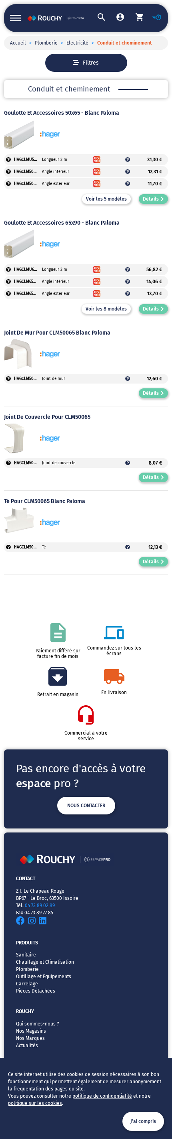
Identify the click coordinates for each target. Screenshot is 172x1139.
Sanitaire (26, 955)
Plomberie (46, 43)
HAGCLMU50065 (28, 159)
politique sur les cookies (35, 1103)
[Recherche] (95, 18)
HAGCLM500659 (28, 378)
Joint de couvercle (58, 463)
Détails (151, 199)
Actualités (27, 1045)
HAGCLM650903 (28, 293)
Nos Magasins (31, 1031)
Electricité (77, 43)
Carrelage (27, 984)
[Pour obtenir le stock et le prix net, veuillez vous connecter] (8, 159)
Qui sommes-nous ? (37, 1024)
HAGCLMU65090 (28, 269)
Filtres (91, 62)
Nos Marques (30, 1038)
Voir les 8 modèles (106, 309)
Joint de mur (53, 378)
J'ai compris (143, 1121)
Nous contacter (86, 805)
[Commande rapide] (152, 18)
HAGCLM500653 (28, 183)
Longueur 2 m (54, 159)
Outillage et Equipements (43, 976)
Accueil (18, 43)
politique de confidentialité (102, 1096)
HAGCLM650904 (28, 281)
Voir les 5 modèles (106, 199)
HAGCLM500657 (28, 463)
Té (44, 547)
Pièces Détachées (35, 991)
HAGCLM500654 (28, 171)
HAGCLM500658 (28, 547)
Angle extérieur (56, 183)
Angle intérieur (55, 171)
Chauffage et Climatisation (45, 962)
